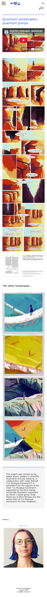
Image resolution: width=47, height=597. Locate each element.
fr (43, 3)
